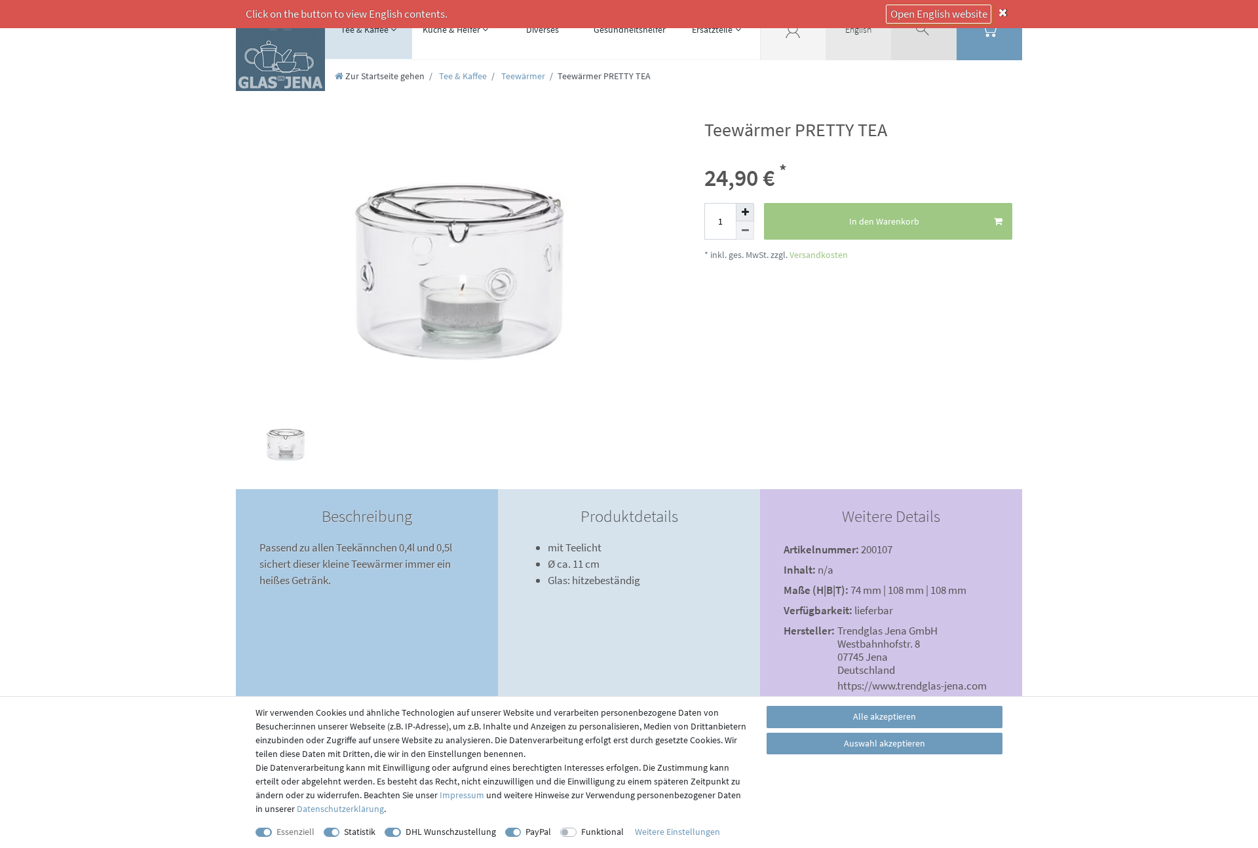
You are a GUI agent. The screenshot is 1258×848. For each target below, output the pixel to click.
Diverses (542, 29)
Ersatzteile (712, 29)
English (858, 29)
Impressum (462, 795)
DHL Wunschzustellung (451, 832)
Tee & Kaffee (365, 29)
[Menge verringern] (745, 230)
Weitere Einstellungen (677, 832)
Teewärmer (522, 76)
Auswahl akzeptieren (884, 743)
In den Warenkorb (884, 221)
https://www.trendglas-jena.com (912, 685)
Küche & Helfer (451, 29)
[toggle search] (923, 29)
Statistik (359, 832)
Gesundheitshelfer (630, 29)
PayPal (538, 832)
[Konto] (792, 29)
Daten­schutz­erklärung (340, 809)
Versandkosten (818, 255)
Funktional (602, 832)
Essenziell (295, 832)
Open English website (938, 14)
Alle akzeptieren (884, 716)
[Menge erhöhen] (745, 212)
